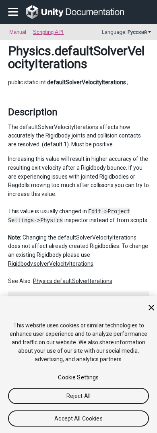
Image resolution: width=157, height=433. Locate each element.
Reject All (78, 396)
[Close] (151, 307)
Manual (17, 32)
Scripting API (48, 32)
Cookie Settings (78, 377)
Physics (29, 50)
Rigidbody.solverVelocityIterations (50, 263)
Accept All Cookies (78, 418)
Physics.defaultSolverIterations (72, 281)
